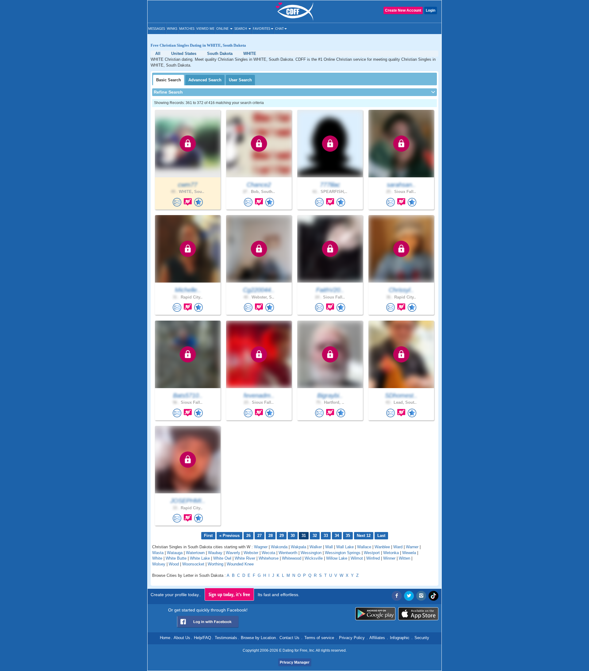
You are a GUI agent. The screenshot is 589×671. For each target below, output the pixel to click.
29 (281, 535)
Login (430, 10)
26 (248, 535)
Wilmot (357, 558)
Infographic (400, 637)
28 (270, 535)
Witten (404, 558)
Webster (251, 552)
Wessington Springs (342, 552)
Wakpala (298, 547)
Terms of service (319, 637)
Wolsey (158, 564)
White (157, 558)
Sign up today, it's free (229, 594)
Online (222, 28)
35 (348, 535)
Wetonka (391, 552)
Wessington (311, 552)
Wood (174, 564)
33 (326, 535)
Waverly (233, 552)
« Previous (229, 535)
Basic (168, 80)
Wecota (268, 552)
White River (245, 558)
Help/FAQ (202, 637)
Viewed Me (205, 28)
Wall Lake (345, 547)
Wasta (158, 552)
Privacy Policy (352, 637)
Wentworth (288, 552)
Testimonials (226, 637)
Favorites (261, 28)
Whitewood (291, 558)
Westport (372, 552)
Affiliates (377, 637)
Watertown (195, 552)
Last (381, 535)
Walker (316, 547)
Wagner (261, 547)
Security (421, 637)
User (240, 80)
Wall (329, 547)
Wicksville (314, 558)
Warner (412, 547)
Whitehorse (269, 558)
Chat (279, 28)
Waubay (215, 552)
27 (259, 535)
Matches (186, 28)
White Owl (222, 558)
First (208, 535)
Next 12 (364, 535)
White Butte (176, 558)
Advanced (204, 80)
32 (315, 535)
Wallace (364, 547)
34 (337, 535)
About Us (182, 637)
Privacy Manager (295, 662)
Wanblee (382, 547)
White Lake (200, 558)
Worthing (215, 564)
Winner (389, 558)
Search (241, 28)
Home (165, 637)
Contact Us (289, 637)
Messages (156, 28)
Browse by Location (258, 637)
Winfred (373, 558)
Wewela (409, 552)
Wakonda (279, 547)
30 (293, 535)
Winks (172, 28)
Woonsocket (193, 564)
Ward (397, 547)
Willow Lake (336, 558)
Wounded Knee (240, 564)
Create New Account (403, 10)
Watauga (175, 552)
